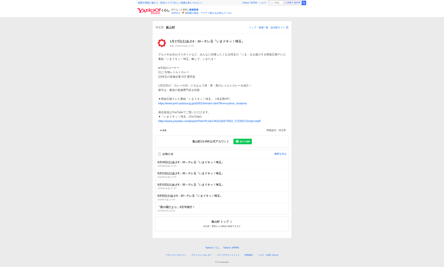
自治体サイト (278, 27)
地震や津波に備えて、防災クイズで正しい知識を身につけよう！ (170, 2)
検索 (304, 3)
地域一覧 (263, 27)
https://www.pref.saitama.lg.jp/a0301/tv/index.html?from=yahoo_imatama (202, 103)
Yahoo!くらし (212, 247)
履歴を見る (280, 153)
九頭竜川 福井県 (292, 2)
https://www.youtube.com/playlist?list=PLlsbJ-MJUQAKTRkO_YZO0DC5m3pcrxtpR (209, 121)
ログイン (175, 13)
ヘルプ (262, 2)
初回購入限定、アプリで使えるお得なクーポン (208, 13)
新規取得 (193, 9)
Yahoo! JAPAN (249, 2)
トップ (252, 27)
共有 (164, 130)
